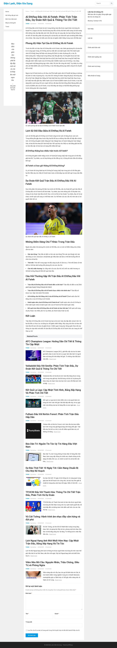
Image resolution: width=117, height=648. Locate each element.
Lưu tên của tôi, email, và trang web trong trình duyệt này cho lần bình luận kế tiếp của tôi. (54, 630)
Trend (7, 26)
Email (57, 613)
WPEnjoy (70, 645)
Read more (52, 359)
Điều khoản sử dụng (94, 76)
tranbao (34, 23)
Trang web (29, 622)
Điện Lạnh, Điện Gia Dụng (18, 3)
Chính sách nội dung (94, 66)
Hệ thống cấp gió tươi (11, 15)
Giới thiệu (91, 29)
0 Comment (48, 23)
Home (7, 11)
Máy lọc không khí (10, 23)
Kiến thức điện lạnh (11, 19)
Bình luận (29, 593)
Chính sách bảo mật (94, 47)
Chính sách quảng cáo (95, 57)
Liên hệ (90, 38)
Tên (27, 613)
